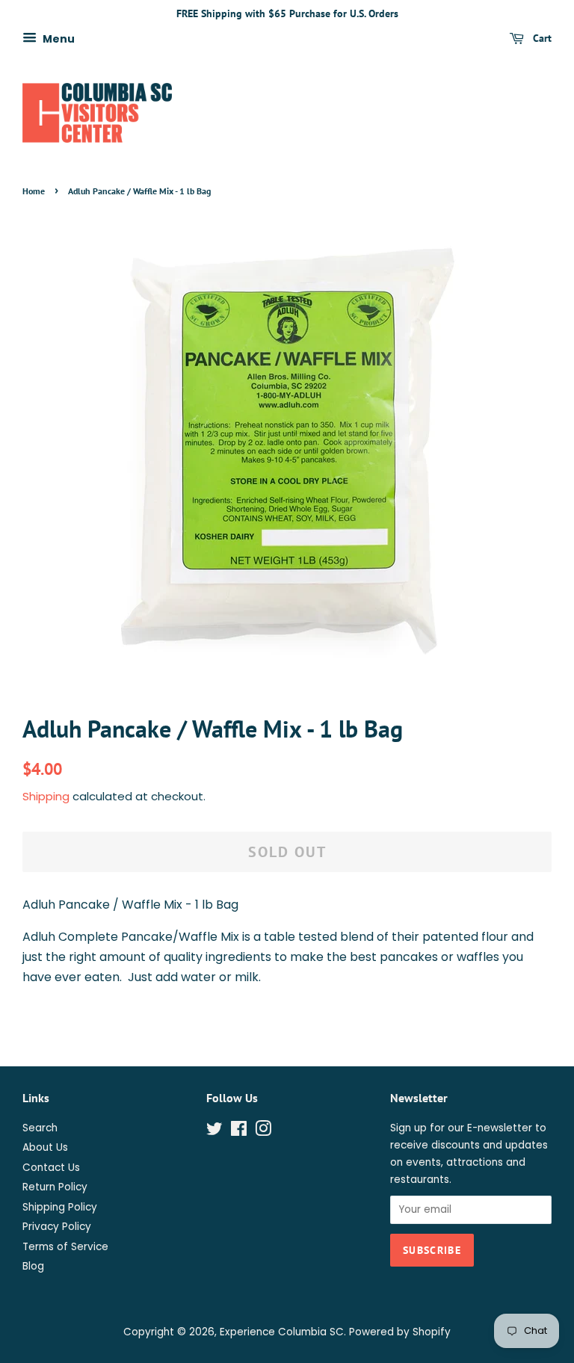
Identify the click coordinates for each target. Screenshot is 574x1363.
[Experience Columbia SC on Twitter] (214, 1132)
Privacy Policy (56, 1227)
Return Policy (54, 1187)
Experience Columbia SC (282, 1332)
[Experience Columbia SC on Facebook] (238, 1132)
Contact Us (51, 1167)
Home (33, 191)
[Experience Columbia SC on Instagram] (263, 1132)
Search (40, 1128)
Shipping (46, 796)
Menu (57, 38)
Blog (33, 1266)
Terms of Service (65, 1247)
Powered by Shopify (400, 1332)
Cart (541, 38)
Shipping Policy (59, 1207)
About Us (45, 1147)
